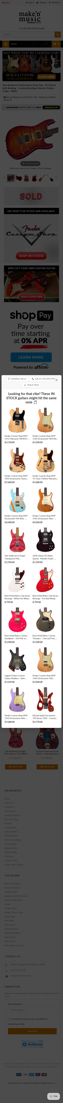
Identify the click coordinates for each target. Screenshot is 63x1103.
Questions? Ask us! (17, 379)
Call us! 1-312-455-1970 (43, 379)
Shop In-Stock (31, 385)
